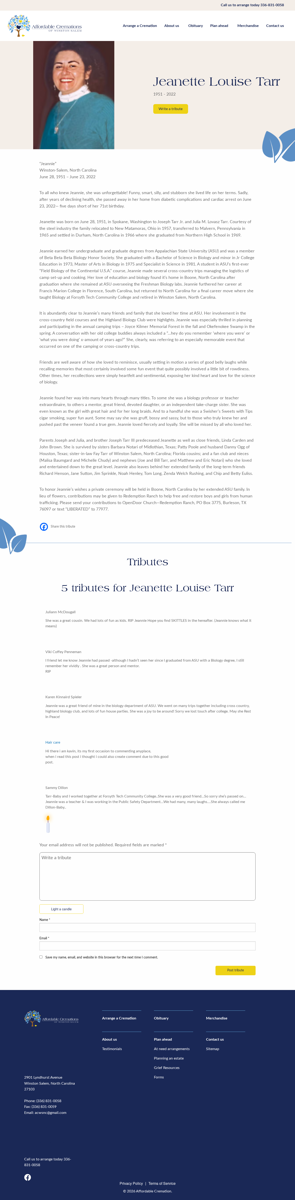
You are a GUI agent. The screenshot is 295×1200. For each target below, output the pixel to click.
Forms (159, 1077)
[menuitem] (140, 25)
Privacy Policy (131, 1183)
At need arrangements (172, 1049)
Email (44, 938)
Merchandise (248, 26)
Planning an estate (169, 1058)
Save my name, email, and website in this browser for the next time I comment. (101, 957)
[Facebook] (44, 527)
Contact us (275, 26)
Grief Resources (167, 1068)
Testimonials (112, 1049)
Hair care (52, 742)
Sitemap (212, 1049)
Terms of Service (162, 1183)
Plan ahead (219, 26)
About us (171, 26)
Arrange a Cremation (140, 26)
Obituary (195, 26)
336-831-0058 (272, 5)
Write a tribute (171, 109)
